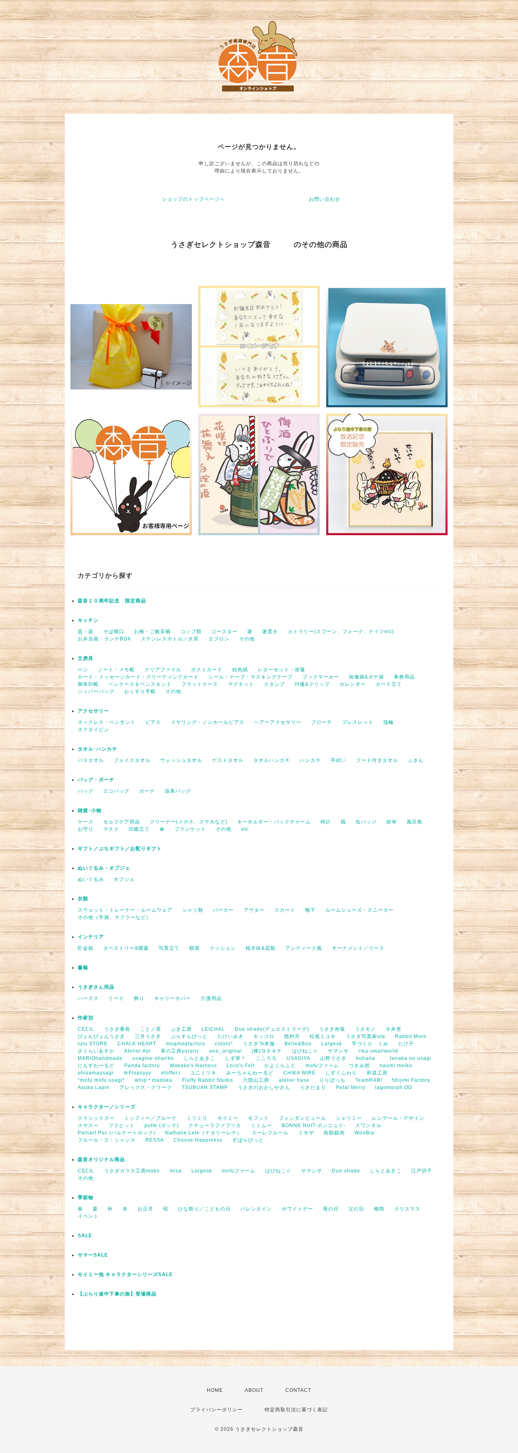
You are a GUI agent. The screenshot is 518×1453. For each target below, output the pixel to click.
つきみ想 (359, 1065)
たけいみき (230, 1036)
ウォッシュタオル (181, 760)
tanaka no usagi (410, 1058)
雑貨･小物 (90, 810)
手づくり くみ (370, 1044)
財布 (391, 822)
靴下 (310, 910)
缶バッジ (366, 822)
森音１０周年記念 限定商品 (112, 601)
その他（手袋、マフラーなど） (114, 917)
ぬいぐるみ (91, 879)
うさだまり (313, 1087)
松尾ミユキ (323, 1036)
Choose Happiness (198, 1140)
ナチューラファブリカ (215, 1125)
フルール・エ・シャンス (107, 1140)
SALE (85, 1235)
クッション (223, 948)
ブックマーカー (320, 677)
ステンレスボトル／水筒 (170, 639)
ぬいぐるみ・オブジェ (104, 868)
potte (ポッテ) (161, 1125)
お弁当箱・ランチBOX (104, 639)
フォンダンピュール (302, 1118)
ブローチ (321, 722)
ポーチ (147, 791)
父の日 (356, 1209)
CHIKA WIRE (299, 1073)
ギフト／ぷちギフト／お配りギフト (120, 848)
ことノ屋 (150, 1029)
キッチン (88, 620)
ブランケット (190, 829)
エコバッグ (116, 791)
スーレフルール (270, 1133)
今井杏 (393, 1029)
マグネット (241, 684)
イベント (88, 1216)
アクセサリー (93, 711)
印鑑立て (139, 829)
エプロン (218, 639)
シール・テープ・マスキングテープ (250, 677)
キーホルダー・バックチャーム (274, 822)
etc (245, 829)
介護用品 (211, 998)
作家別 (85, 1018)
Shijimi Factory (411, 1080)
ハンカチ (310, 760)
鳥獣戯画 (334, 1133)
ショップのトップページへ (193, 199)
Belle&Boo (298, 1044)
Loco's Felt (241, 1065)
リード (116, 998)
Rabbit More (411, 1036)
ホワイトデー (297, 1209)
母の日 (331, 1209)
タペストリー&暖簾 (126, 948)
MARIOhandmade (100, 1058)
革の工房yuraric (180, 1051)
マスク (111, 829)
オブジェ (124, 879)
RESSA (154, 1140)
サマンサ (338, 1051)
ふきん (416, 760)
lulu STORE (93, 1044)
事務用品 (404, 677)
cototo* (224, 1044)
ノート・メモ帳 (116, 669)
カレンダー (353, 684)
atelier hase (294, 1080)
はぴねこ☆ (305, 1051)
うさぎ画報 (332, 1029)
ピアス (153, 722)
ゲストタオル (228, 760)
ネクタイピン (93, 729)
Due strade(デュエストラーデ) (272, 1029)
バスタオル (91, 760)
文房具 (85, 658)
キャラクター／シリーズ (107, 1107)
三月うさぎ (148, 1036)
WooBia (364, 1133)
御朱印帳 (88, 684)
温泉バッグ (178, 791)
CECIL (86, 1029)
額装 (194, 948)
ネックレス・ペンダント (107, 722)
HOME (215, 1390)
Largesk (331, 1044)
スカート (284, 910)
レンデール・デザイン (398, 1118)
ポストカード (207, 669)
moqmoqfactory (185, 1044)
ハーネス (88, 998)
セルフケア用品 (121, 822)
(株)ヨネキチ (267, 1051)
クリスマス (407, 1209)
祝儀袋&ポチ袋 (366, 677)
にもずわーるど (96, 1065)
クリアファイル (162, 669)
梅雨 (379, 1209)
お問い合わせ (324, 199)
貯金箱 (85, 948)
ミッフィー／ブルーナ (150, 1118)
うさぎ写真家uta (365, 1036)
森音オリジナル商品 (101, 1159)
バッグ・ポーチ (96, 780)
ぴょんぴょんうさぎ (101, 1036)
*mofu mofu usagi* (101, 1080)
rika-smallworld (378, 1051)
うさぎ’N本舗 (259, 1044)
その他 (247, 639)
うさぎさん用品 (96, 987)
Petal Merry (350, 1087)
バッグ (85, 791)
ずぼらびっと (248, 1140)
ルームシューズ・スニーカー (359, 910)
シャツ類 (192, 910)
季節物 (85, 1197)
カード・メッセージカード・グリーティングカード (138, 677)
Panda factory (142, 1065)
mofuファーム (322, 1065)
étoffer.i (170, 1073)
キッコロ (263, 1036)
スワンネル (368, 1125)
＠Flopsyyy (137, 1073)
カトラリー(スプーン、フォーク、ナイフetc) (341, 631)
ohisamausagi (96, 1073)
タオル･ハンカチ (97, 749)
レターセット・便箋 (281, 669)
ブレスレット (358, 722)
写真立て (169, 948)
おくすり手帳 (140, 691)
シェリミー (349, 1118)
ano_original (225, 1051)
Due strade (346, 1171)
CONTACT (298, 1390)
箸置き (270, 631)
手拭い (338, 760)
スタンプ (274, 684)
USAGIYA (298, 1058)
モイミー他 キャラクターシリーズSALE (125, 1274)
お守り (85, 829)
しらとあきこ (199, 1058)
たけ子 (406, 1044)
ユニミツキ (203, 1073)
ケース (85, 822)
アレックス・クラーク (145, 1087)
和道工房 (377, 1073)
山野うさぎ (333, 1058)
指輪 (388, 722)
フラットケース (199, 684)
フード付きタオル (377, 760)
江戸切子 (421, 1171)
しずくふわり (341, 1073)
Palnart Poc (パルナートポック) (116, 1133)
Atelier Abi (137, 1051)
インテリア (91, 937)
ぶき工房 (181, 1029)
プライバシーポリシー (216, 1410)
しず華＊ (235, 1058)
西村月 (292, 1036)
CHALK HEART (136, 1044)
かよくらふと (280, 1065)
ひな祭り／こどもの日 (204, 1209)
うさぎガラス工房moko (132, 1171)
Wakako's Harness (193, 1065)
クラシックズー (96, 1118)
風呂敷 (414, 822)
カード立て (389, 684)
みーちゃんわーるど (250, 1073)
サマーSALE (93, 1255)
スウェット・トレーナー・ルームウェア (125, 910)
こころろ (266, 1058)
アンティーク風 (303, 948)
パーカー (223, 910)
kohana (368, 1058)
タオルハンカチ (271, 760)
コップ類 (191, 631)
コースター (224, 631)
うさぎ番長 (117, 1029)
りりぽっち (332, 1080)
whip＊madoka (153, 1080)
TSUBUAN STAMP (205, 1087)
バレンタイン (256, 1209)
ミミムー (261, 1125)
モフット (258, 1118)
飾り (139, 998)
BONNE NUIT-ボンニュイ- (314, 1125)
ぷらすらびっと (189, 1036)
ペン (83, 669)
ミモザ (306, 1133)
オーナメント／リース (358, 948)
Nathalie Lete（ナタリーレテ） (203, 1133)
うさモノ (365, 1029)
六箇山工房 (256, 1080)
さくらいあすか (96, 1051)
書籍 (83, 967)
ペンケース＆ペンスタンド (140, 684)
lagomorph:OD (393, 1087)
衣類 (83, 899)
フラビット (121, 1125)
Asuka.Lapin (94, 1087)
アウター (254, 910)
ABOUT (254, 1390)
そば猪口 (113, 631)
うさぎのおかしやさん (264, 1087)
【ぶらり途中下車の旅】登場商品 (117, 1294)
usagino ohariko (153, 1058)
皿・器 (85, 631)
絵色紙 (240, 669)
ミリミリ (197, 1118)
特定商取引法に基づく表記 (296, 1410)
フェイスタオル (132, 760)
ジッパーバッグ (96, 691)
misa (176, 1171)
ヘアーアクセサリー (277, 722)
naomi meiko (399, 1065)
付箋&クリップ (312, 684)
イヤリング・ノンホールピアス (207, 722)
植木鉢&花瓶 (261, 948)
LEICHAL (213, 1029)
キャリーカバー (172, 998)
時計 (326, 822)
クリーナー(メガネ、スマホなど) (188, 822)
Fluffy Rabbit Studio (207, 1080)
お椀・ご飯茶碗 (152, 631)
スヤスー (88, 1125)
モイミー (227, 1118)
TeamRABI (368, 1080)
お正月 (145, 1209)
